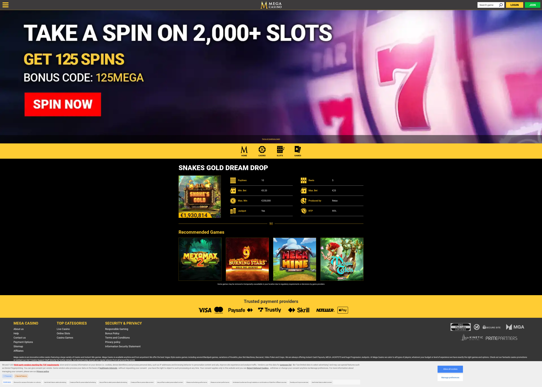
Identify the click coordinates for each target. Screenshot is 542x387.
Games (297, 155)
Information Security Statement (123, 346)
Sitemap (18, 346)
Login (515, 5)
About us (19, 329)
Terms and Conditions (117, 337)
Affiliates (18, 350)
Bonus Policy (112, 333)
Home (244, 155)
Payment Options (23, 342)
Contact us (20, 337)
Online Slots (63, 333)
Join (532, 5)
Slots (280, 155)
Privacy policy (112, 342)
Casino (262, 155)
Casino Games (65, 337)
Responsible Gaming (116, 329)
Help (16, 333)
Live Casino (63, 329)
